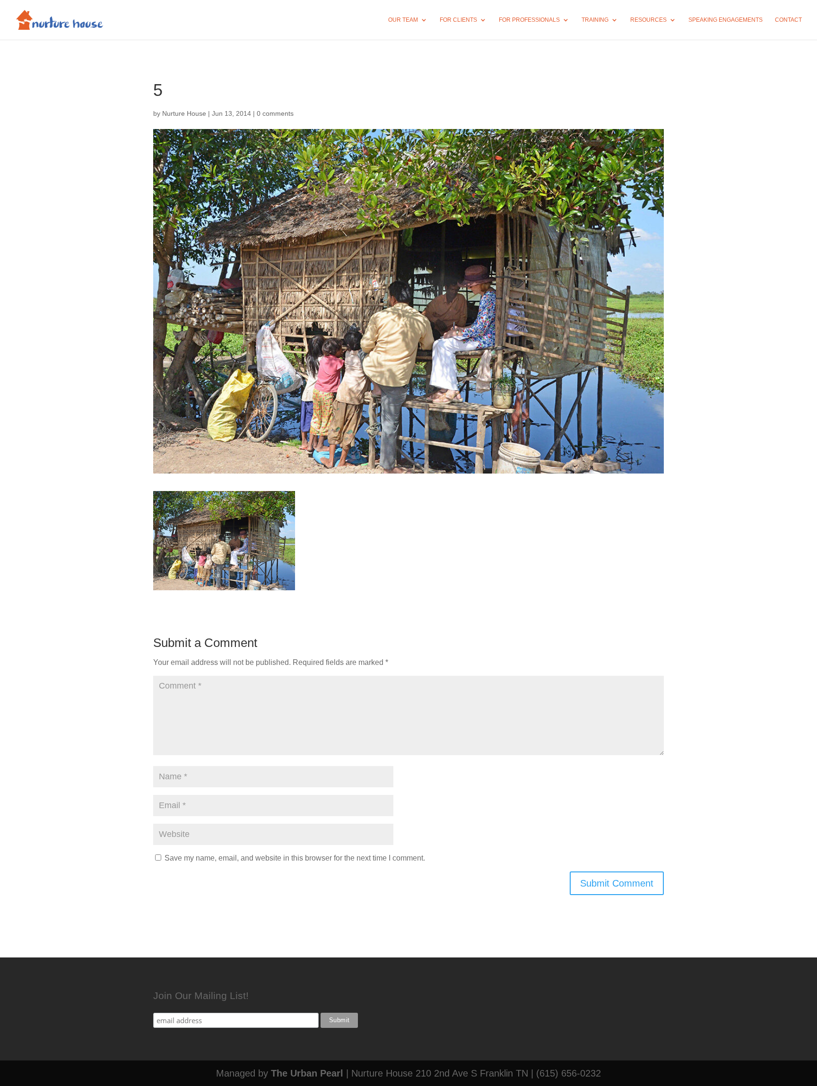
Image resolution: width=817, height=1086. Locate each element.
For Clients (458, 20)
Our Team (403, 20)
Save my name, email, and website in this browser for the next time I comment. (295, 858)
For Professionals (529, 20)
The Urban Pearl (307, 1073)
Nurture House (184, 113)
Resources (648, 20)
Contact (788, 20)
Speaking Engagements (725, 20)
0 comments (275, 113)
